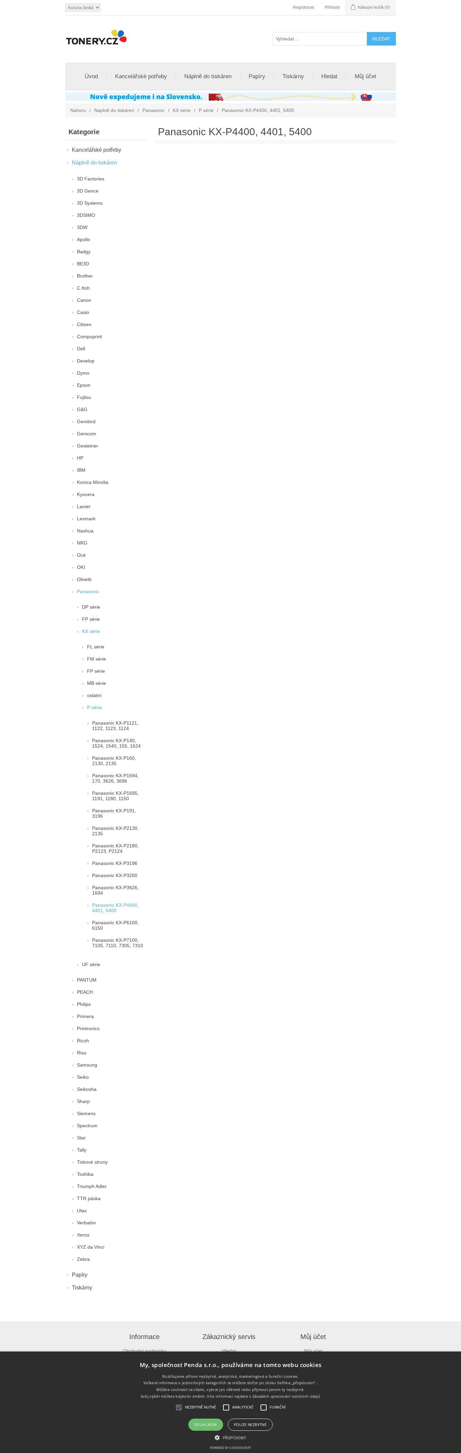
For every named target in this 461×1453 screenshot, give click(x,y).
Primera (85, 1016)
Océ (81, 555)
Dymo (83, 373)
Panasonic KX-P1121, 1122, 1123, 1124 (115, 725)
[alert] (230, 1402)
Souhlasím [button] (205, 1424)
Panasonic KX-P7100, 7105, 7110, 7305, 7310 (117, 942)
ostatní (94, 695)
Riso (81, 1052)
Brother (85, 276)
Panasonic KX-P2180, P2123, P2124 (115, 848)
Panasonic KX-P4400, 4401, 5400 (115, 907)
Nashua (85, 530)
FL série (95, 646)
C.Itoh (83, 288)
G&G (82, 409)
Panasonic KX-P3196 (114, 863)
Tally (81, 1150)
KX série (182, 110)
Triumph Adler (92, 1186)
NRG (82, 543)
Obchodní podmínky (144, 1351)
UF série (91, 964)
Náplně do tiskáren (208, 76)
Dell (81, 348)
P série (206, 110)
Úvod (91, 76)
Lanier (83, 506)
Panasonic (153, 110)
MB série (96, 683)
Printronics (88, 1028)
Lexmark (86, 518)
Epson (83, 385)
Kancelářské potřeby (141, 76)
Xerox (83, 1235)
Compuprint (89, 336)
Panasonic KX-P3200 (114, 875)
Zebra (83, 1259)
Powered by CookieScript (230, 1448)
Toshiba (85, 1174)
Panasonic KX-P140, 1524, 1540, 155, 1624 (116, 743)
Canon (84, 300)
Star (81, 1137)
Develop (85, 361)
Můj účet (365, 76)
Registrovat (303, 7)
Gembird (86, 421)
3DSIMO (86, 215)
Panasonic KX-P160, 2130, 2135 (114, 760)
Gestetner (87, 445)
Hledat (329, 76)
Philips (84, 1004)
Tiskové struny (92, 1162)
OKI (81, 567)
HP (80, 458)
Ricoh (83, 1040)
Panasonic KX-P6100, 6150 (115, 925)
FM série (96, 659)
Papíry (257, 76)
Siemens (86, 1113)
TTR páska (89, 1198)
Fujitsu (84, 397)
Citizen (84, 324)
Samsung (87, 1065)
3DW (82, 227)
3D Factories (90, 178)
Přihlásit (332, 7)
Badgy (83, 251)
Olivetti (84, 579)
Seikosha (87, 1089)
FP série (91, 619)
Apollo (83, 239)
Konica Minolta (92, 482)
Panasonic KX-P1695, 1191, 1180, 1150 (115, 795)
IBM (81, 470)
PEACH (85, 992)
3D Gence (88, 191)
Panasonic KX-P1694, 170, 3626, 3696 (115, 778)
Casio (83, 312)
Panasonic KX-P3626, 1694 (115, 890)
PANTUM (87, 980)
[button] (230, 1437)
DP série (91, 607)
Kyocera (85, 494)
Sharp (83, 1101)
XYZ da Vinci (90, 1247)
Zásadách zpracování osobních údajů (286, 1396)
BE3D (83, 263)
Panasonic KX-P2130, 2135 (115, 830)
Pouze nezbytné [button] (250, 1424)
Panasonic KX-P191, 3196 (114, 813)
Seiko (83, 1077)
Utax (82, 1210)
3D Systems (90, 203)
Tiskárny (293, 76)
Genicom (86, 433)
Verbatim (86, 1222)
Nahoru (78, 110)
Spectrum (87, 1125)
